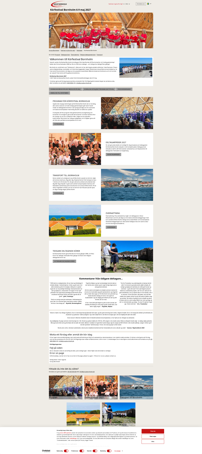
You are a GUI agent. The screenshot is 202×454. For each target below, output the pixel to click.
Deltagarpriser (65, 55)
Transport (100, 55)
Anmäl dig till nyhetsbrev (59, 93)
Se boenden (111, 227)
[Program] (127, 113)
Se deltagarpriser (113, 154)
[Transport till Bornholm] (127, 185)
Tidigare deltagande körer (88, 55)
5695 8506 (70, 83)
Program (57, 55)
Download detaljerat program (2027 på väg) (99, 89)
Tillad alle (152, 431)
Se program (58, 124)
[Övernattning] (75, 220)
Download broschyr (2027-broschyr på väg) (65, 89)
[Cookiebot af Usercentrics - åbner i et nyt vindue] (46, 451)
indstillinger (73, 438)
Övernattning (75, 55)
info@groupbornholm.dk (83, 83)
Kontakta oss (141, 4)
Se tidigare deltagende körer (64, 261)
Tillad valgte (153, 436)
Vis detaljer (117, 451)
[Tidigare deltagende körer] (127, 256)
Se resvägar (58, 193)
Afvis (152, 441)
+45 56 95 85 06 (71, 372)
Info (127, 4)
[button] (149, 4)
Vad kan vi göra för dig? (116, 4)
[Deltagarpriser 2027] (75, 149)
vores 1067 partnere (65, 432)
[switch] (82, 451)
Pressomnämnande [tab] (124, 89)
